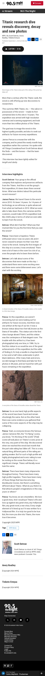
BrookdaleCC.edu (10, 653)
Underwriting (8, 640)
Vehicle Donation (10, 638)
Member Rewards (10, 636)
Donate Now (8, 631)
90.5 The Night (27, 11)
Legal (6, 649)
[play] (3, 673)
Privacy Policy (9, 647)
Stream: (8, 11)
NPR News (12, 528)
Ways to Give (8, 642)
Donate (38, 3)
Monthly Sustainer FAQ (12, 635)
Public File (7, 651)
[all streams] (42, 673)
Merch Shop (8, 633)
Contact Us (8, 645)
